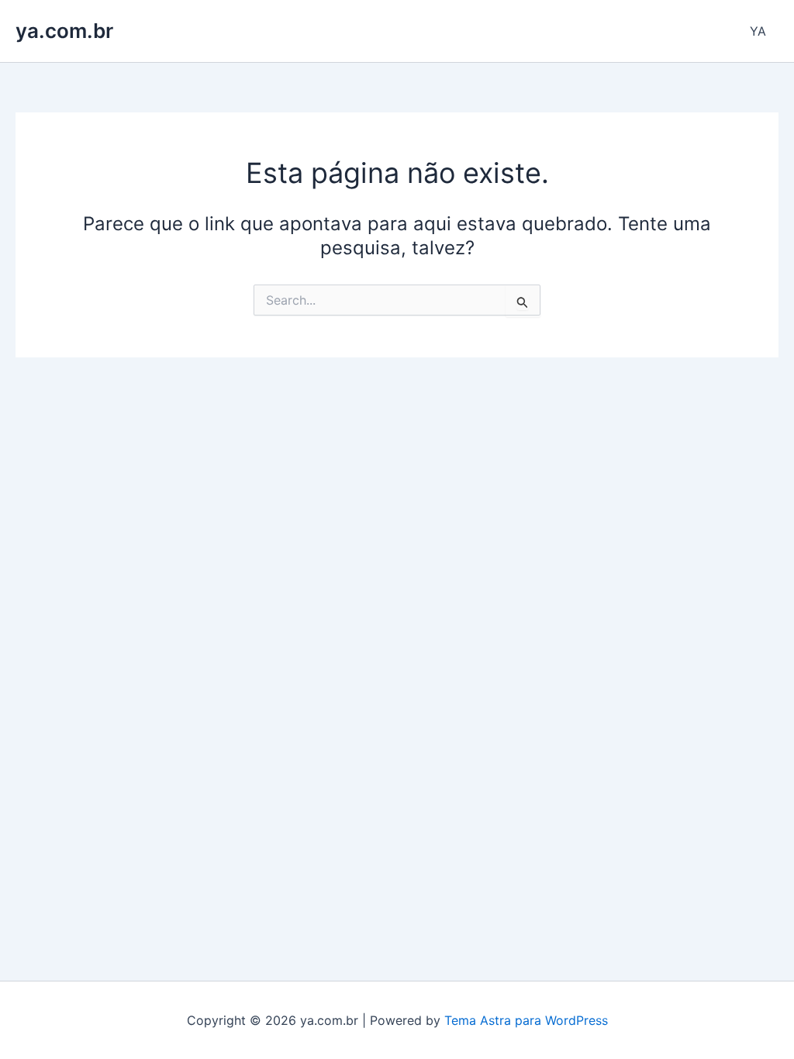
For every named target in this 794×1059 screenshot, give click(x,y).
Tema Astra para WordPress (526, 1020)
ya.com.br (64, 31)
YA (758, 31)
